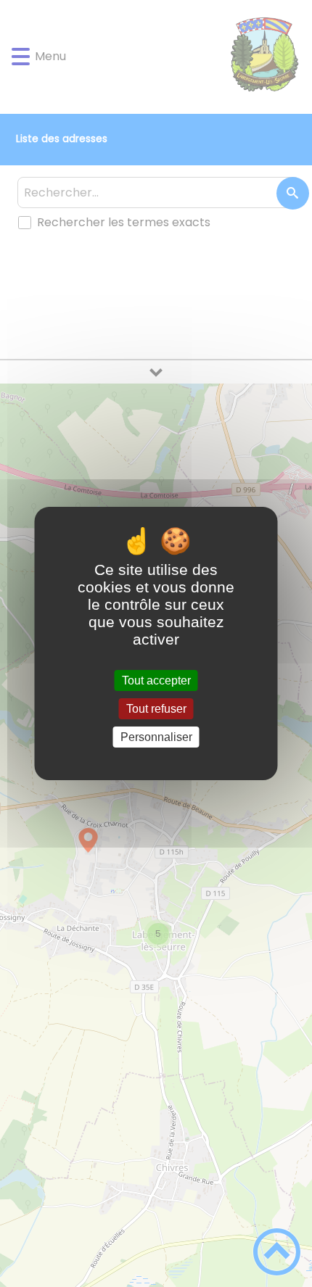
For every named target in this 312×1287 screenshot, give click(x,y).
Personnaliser (156, 737)
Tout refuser (156, 709)
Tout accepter (156, 680)
